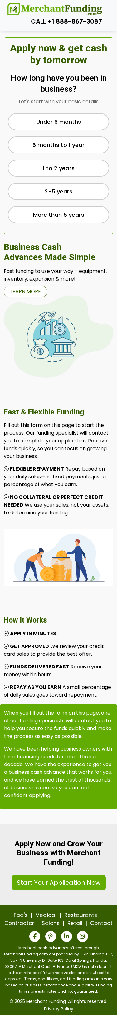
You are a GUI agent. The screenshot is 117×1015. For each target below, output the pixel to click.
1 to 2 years (59, 168)
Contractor (19, 923)
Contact (101, 923)
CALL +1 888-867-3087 (66, 21)
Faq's (20, 915)
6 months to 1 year (58, 145)
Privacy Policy (58, 1009)
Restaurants (80, 915)
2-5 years (58, 191)
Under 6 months (58, 122)
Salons (51, 923)
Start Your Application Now (58, 882)
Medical (45, 915)
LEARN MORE (25, 291)
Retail (74, 923)
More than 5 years (58, 215)
